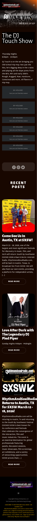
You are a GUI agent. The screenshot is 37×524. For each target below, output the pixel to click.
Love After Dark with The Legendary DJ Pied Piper (18, 334)
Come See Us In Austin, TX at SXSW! (17, 238)
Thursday (18, 23)
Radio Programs (18, 18)
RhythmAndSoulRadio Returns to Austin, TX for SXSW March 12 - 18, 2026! (19, 405)
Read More (14, 281)
